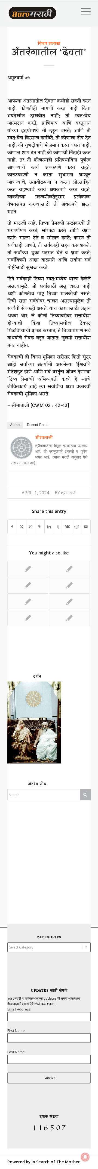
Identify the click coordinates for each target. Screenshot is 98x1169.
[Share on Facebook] (12, 527)
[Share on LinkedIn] (49, 527)
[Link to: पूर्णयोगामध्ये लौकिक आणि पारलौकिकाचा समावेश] (27, 618)
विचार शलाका (49, 44)
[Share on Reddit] (76, 527)
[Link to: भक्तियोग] (27, 569)
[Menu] (83, 11)
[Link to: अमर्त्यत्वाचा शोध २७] (69, 585)
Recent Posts (37, 425)
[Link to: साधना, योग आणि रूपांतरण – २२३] (69, 602)
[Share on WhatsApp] (30, 527)
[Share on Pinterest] (39, 527)
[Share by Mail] (85, 527)
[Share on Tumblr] (58, 527)
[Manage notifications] (85, 1157)
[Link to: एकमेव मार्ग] (27, 602)
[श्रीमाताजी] (21, 456)
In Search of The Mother (56, 1161)
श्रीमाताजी (68, 493)
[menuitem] (83, 11)
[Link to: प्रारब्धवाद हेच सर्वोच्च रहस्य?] (27, 585)
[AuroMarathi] (32, 11)
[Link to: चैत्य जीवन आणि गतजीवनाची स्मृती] (69, 569)
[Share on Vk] (67, 527)
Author (15, 425)
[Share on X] (21, 527)
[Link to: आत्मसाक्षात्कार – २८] (69, 618)
